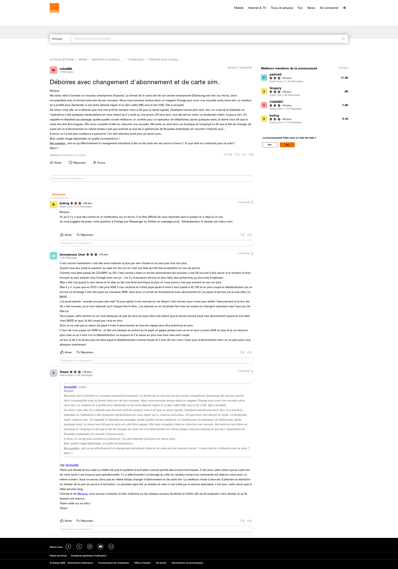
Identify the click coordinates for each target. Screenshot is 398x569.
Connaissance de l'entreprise (113, 562)
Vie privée (161, 562)
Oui (287, 145)
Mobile (238, 8)
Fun (300, 8)
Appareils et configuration (107, 59)
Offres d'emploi (142, 562)
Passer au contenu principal (16, 2)
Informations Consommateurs (187, 562)
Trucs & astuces (282, 8)
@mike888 (70, 387)
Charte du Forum (58, 555)
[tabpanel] (151, 366)
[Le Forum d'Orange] (54, 8)
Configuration (136, 59)
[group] (228, 154)
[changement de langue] (344, 8)
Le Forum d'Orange (62, 59)
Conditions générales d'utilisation (88, 555)
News (311, 8)
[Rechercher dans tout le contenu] (343, 39)
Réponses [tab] (58, 194)
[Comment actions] (252, 202)
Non (270, 145)
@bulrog (82, 493)
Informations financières (80, 562)
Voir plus (343, 67)
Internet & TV (257, 8)
